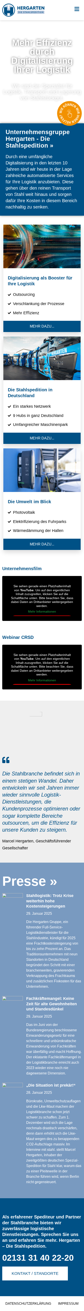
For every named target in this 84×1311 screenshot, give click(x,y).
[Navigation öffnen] (77, 9)
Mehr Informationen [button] (42, 611)
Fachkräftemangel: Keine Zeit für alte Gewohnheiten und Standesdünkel (51, 1003)
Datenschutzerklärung (28, 1303)
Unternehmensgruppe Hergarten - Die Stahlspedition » (38, 139)
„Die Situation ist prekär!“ (50, 1085)
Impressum (68, 1303)
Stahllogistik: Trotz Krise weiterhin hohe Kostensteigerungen (49, 900)
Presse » (29, 881)
